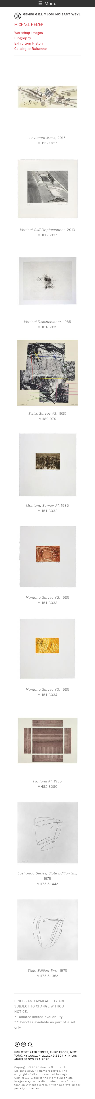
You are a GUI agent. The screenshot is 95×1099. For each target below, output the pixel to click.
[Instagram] (23, 1046)
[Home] (47, 18)
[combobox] (35, 1045)
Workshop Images (28, 32)
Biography (22, 38)
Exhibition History (29, 43)
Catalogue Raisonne (30, 48)
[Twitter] (17, 1046)
